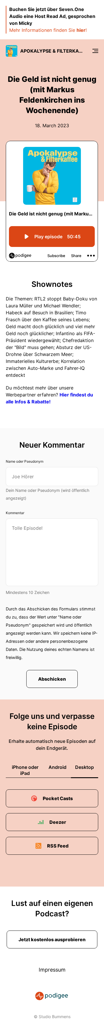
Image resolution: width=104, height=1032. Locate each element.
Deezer (57, 822)
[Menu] (95, 51)
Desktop (84, 767)
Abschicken (52, 679)
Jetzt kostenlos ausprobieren (52, 939)
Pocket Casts (58, 798)
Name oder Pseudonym (24, 461)
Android (57, 767)
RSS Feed (57, 846)
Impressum (52, 970)
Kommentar (15, 513)
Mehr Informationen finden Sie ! (48, 30)
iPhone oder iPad (25, 770)
